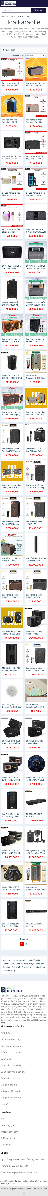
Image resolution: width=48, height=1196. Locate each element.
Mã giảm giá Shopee (11, 1097)
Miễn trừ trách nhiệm (11, 1052)
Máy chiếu (6, 1144)
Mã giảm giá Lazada (11, 1091)
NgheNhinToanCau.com (20, 1189)
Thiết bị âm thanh (9, 1131)
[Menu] (44, 3)
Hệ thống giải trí (17, 16)
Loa (27, 16)
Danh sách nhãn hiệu (11, 1065)
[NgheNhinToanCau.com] (11, 3)
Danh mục (6, 1059)
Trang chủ (4, 16)
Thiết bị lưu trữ (8, 1138)
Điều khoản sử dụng (11, 1046)
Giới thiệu (5, 1033)
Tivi (2, 1118)
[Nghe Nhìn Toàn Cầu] (14, 989)
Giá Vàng (43, 1181)
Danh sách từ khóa (10, 1078)
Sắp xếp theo (18, 55)
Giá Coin (11, 1183)
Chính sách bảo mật (11, 1039)
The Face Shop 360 (30, 1181)
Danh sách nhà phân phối (13, 1071)
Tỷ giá (17, 1181)
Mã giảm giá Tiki (9, 1084)
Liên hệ (4, 1104)
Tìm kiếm (38, 10)
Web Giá (3, 1183)
